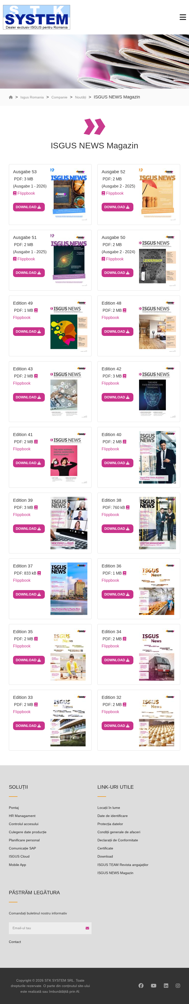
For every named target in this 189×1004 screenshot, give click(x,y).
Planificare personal (24, 840)
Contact (15, 942)
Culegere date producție (28, 832)
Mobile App (17, 865)
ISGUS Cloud (19, 856)
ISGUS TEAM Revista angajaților (122, 865)
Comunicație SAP (22, 848)
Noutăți (80, 97)
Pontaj (14, 808)
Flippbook (25, 193)
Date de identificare (112, 816)
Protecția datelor (110, 824)
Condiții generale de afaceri (118, 832)
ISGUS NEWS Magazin (115, 873)
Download (26, 207)
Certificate (105, 848)
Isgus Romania (32, 97)
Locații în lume (108, 808)
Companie (59, 97)
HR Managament (22, 816)
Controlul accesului (23, 824)
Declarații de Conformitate (117, 840)
